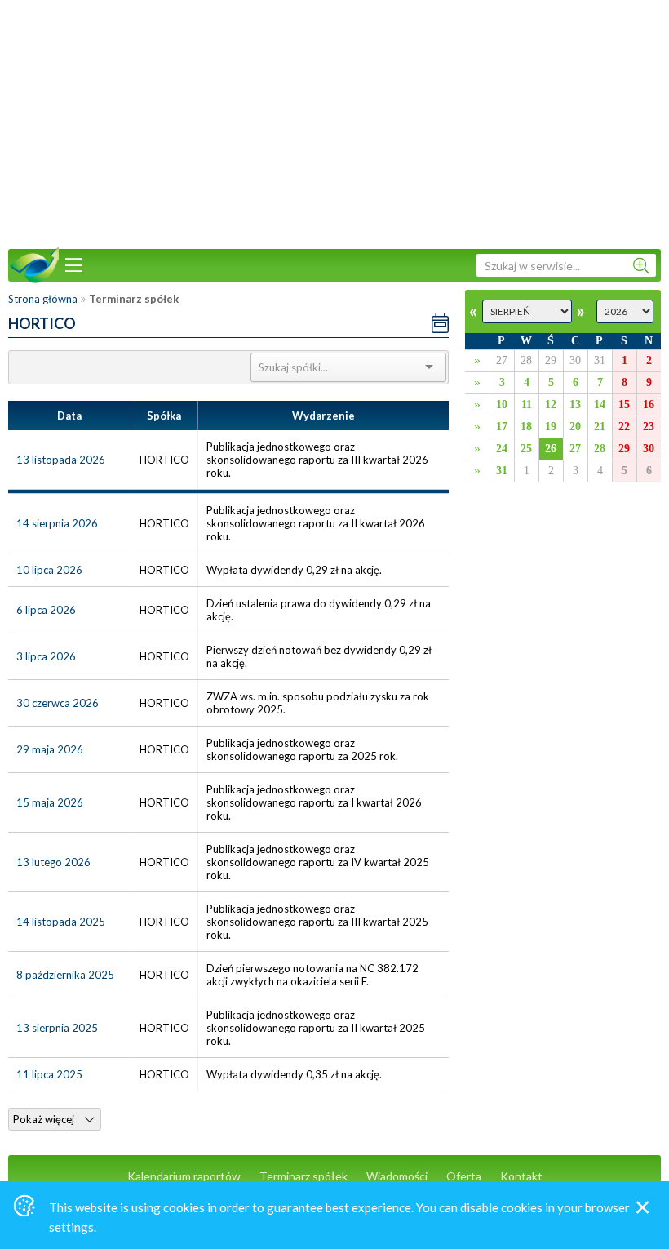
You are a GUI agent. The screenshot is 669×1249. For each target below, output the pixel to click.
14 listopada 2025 (60, 921)
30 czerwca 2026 (57, 702)
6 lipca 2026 (46, 609)
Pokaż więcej (45, 1119)
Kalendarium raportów (184, 1176)
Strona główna (43, 298)
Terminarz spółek (303, 1176)
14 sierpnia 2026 (57, 523)
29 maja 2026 (49, 749)
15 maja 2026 (49, 802)
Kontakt (521, 1176)
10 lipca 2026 (49, 569)
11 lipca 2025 (49, 1074)
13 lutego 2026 (53, 862)
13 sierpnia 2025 (57, 1027)
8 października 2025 (65, 974)
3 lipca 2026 (46, 656)
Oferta (463, 1176)
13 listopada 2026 (60, 459)
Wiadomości (397, 1176)
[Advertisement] (334, 122)
